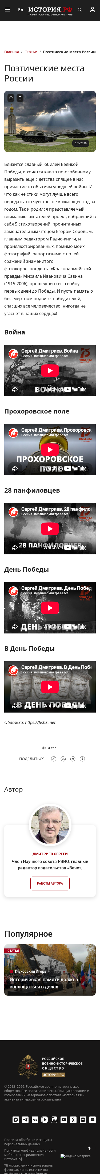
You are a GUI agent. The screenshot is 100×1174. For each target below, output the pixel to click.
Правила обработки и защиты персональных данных (28, 1142)
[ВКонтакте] (35, 1119)
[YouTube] (64, 1119)
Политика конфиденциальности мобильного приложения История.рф (30, 1154)
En (20, 9)
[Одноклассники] (73, 1119)
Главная (11, 51)
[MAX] (16, 1119)
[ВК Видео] (44, 1119)
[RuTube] (54, 1119)
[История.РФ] (50, 10)
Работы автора (50, 883)
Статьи (31, 51)
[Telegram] (25, 1119)
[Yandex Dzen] (83, 1119)
